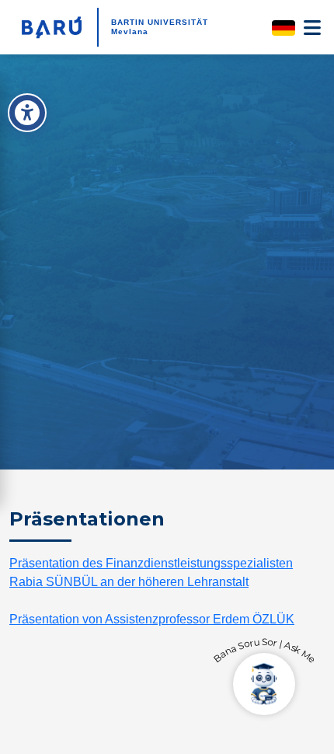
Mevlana (129, 31)
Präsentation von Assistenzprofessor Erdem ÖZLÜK (151, 619)
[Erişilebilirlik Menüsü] (27, 112)
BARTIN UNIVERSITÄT (159, 22)
